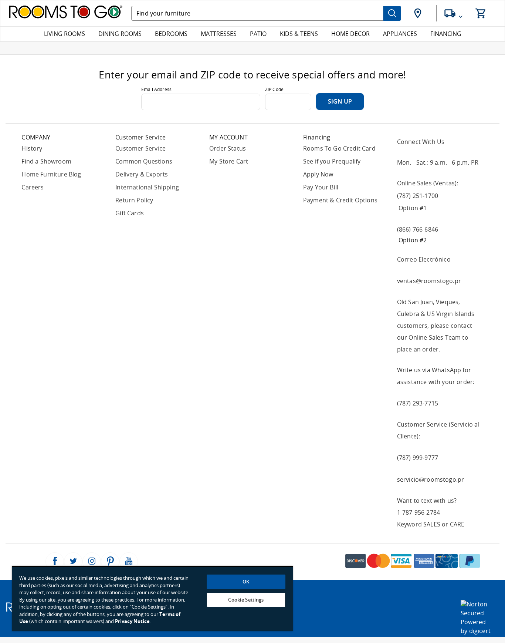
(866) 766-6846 (417, 229)
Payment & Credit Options (340, 200)
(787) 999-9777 (417, 457)
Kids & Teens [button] (299, 33)
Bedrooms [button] (171, 33)
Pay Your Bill (320, 187)
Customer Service (140, 148)
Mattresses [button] (219, 33)
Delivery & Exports (141, 174)
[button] (418, 13)
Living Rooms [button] (64, 33)
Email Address (156, 89)
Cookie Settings (246, 600)
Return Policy (134, 200)
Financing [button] (445, 33)
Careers (32, 187)
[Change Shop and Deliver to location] (454, 13)
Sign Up (340, 101)
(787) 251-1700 (417, 195)
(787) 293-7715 (417, 403)
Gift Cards (129, 213)
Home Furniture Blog (51, 174)
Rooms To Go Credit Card (339, 148)
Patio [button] (258, 33)
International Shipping (147, 187)
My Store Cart (228, 161)
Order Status (227, 148)
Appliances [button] (400, 33)
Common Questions (143, 161)
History (31, 148)
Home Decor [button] (350, 33)
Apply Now (318, 174)
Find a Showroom (46, 161)
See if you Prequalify (332, 161)
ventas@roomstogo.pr (429, 281)
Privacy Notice (132, 621)
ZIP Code (274, 89)
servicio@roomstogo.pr (430, 479)
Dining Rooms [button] (120, 33)
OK (246, 582)
